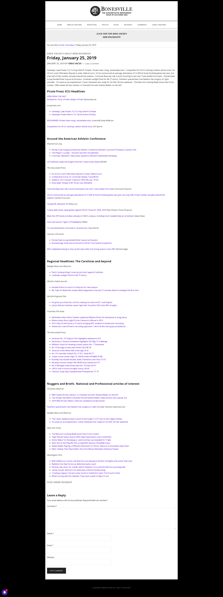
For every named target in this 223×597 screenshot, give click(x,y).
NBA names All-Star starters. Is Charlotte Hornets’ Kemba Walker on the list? (85, 395)
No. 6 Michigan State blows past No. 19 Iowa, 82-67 (74, 365)
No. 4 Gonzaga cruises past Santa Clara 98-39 (71, 347)
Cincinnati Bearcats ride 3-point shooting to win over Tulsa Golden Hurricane (80, 189)
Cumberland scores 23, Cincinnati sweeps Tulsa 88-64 (75, 177)
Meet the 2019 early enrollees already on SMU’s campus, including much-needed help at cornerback (90, 216)
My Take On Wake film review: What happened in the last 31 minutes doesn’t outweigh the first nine (95, 290)
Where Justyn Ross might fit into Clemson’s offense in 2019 (77, 320)
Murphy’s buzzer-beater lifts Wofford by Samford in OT (76, 362)
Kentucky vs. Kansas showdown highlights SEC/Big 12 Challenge (79, 341)
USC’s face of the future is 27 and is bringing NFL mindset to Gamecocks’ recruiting (88, 323)
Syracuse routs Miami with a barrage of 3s (70, 350)
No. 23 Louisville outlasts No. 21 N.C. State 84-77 (73, 353)
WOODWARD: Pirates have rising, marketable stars (69, 120)
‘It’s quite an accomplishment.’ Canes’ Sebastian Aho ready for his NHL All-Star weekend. (90, 422)
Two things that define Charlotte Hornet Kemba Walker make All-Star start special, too (89, 398)
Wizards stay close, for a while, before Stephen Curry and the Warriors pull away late (88, 467)
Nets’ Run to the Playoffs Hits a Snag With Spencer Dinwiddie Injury (81, 443)
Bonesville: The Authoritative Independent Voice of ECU (112, 11)
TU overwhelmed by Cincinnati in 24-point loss (67, 228)
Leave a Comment (92, 64)
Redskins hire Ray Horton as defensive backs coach (74, 464)
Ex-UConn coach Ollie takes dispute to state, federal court (77, 174)
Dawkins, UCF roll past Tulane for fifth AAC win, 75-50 (75, 180)
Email (50, 545)
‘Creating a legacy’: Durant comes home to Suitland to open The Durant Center (86, 473)
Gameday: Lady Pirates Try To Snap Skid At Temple (74, 111)
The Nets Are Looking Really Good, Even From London (75, 434)
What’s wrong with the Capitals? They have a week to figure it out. (80, 476)
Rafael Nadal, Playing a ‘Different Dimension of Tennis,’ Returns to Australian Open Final (90, 446)
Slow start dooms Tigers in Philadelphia (64, 222)
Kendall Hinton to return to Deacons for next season (75, 287)
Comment (52, 506)
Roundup (66, 482)
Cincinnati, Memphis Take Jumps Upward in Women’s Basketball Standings (84, 156)
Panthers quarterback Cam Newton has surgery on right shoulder (76, 407)
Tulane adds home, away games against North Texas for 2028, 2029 (76, 210)
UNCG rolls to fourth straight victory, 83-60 (70, 368)
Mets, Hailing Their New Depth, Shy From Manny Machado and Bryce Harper (85, 449)
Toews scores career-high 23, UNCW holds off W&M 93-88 (77, 356)
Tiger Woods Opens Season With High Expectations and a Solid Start (81, 437)
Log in (118, 588)
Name (50, 533)
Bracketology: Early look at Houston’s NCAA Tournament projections (82, 243)
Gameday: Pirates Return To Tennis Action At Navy (74, 114)
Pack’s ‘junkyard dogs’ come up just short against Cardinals (77, 272)
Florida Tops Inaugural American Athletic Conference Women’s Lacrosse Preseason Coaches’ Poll (94, 149)
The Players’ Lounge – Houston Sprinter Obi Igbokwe (75, 153)
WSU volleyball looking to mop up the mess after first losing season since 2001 (81, 249)
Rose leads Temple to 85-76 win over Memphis (72, 183)
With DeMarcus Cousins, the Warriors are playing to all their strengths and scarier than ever (92, 461)
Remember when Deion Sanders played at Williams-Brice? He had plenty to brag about (89, 317)
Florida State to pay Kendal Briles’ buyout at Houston (75, 240)
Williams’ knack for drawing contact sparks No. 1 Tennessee (78, 344)
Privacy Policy (126, 588)
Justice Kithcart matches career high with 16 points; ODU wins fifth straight (84, 305)
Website (50, 557)
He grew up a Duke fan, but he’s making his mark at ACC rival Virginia (82, 302)
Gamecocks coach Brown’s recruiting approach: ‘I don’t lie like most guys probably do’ (89, 326)
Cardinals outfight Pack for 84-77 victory (69, 275)
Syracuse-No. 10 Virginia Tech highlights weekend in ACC (76, 338)
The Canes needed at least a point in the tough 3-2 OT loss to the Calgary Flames (87, 419)
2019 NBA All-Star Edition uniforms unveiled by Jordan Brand (78, 401)
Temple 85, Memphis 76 (57, 204)
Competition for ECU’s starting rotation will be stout (69, 126)
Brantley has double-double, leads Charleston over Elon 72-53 (79, 359)
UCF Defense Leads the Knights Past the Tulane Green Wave (73, 162)
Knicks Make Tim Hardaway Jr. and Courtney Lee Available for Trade (81, 440)
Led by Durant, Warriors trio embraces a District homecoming (78, 470)
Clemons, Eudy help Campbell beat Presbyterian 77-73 (75, 371)
